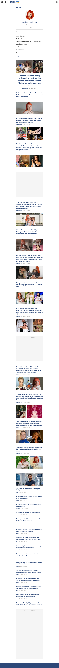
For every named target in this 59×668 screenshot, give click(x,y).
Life (17, 492)
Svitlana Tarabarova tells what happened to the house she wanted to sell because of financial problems (29, 95)
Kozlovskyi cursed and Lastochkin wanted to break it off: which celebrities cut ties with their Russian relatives (29, 120)
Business (18, 508)
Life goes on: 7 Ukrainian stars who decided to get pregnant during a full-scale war (29, 284)
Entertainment (25, 88)
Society (17, 500)
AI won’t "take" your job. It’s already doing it (28, 512)
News (17, 523)
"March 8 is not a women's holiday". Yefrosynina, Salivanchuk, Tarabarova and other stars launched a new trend (29, 231)
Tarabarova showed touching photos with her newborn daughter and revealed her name (29, 449)
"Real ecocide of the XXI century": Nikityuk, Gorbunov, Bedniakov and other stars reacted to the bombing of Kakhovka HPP (29, 423)
